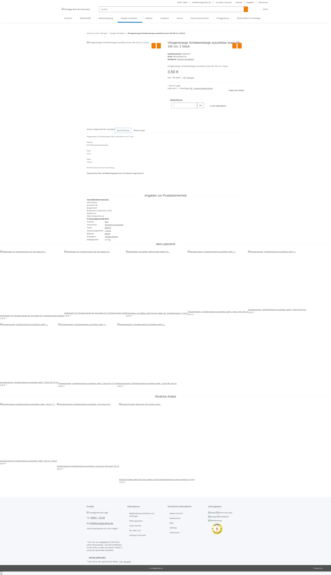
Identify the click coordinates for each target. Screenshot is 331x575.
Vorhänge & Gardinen (114, 225)
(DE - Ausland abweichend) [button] (201, 88)
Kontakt (239, 2)
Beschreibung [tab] (123, 130)
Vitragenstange (111, 236)
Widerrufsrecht (176, 513)
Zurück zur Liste (93, 33)
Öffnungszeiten (136, 521)
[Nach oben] (1, 573)
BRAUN (108, 228)
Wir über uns (135, 530)
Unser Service (135, 525)
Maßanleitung (176, 100)
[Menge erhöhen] (199, 111)
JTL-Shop (326, 568)
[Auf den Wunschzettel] (159, 45)
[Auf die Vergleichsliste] (154, 45)
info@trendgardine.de (201, 2)
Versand (190, 77)
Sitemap (173, 528)
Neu (106, 222)
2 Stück (108, 231)
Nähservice (263, 2)
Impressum (174, 532)
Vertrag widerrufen (97, 557)
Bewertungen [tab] (139, 130)
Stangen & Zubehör (185, 59)
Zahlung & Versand (137, 535)
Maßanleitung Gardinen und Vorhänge (141, 514)
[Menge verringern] (170, 105)
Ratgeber (250, 2)
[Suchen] (246, 9)
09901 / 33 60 (97, 517)
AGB (171, 523)
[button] (254, 9)
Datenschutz (175, 518)
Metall (107, 233)
